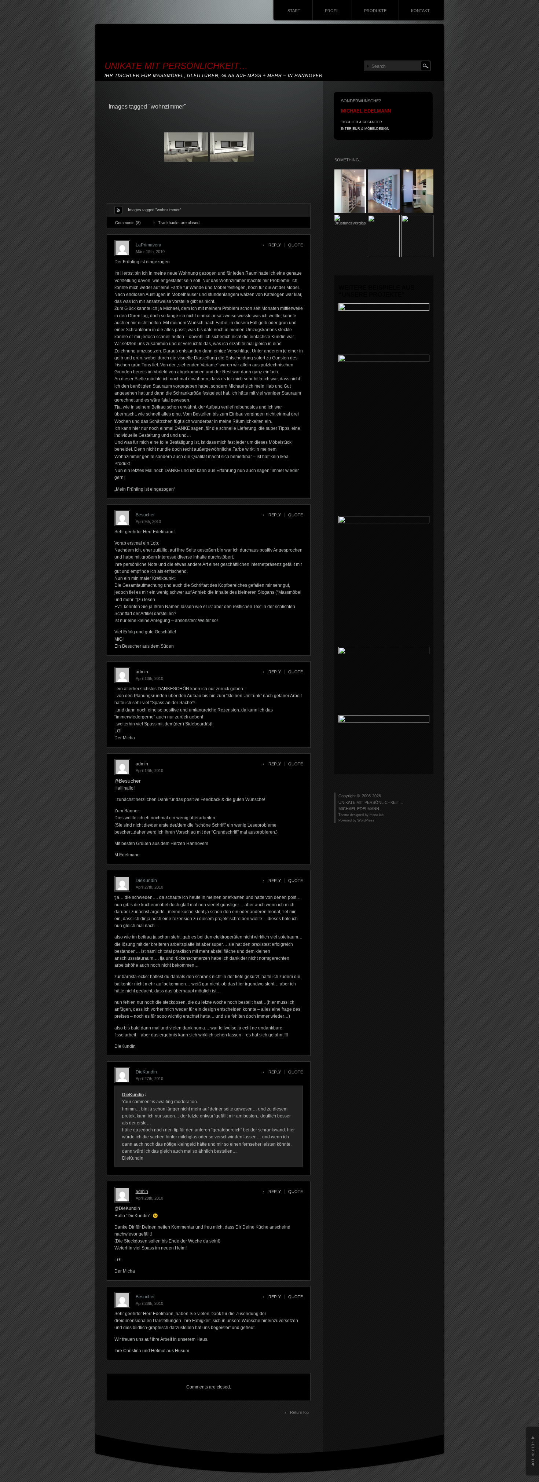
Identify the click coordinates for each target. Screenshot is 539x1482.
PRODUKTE (375, 10)
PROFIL (332, 10)
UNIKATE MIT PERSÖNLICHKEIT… (176, 66)
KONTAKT (420, 10)
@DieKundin (127, 1208)
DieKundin (133, 1094)
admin (142, 671)
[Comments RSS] (118, 210)
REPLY (274, 245)
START (293, 10)
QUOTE (295, 245)
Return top (299, 1412)
